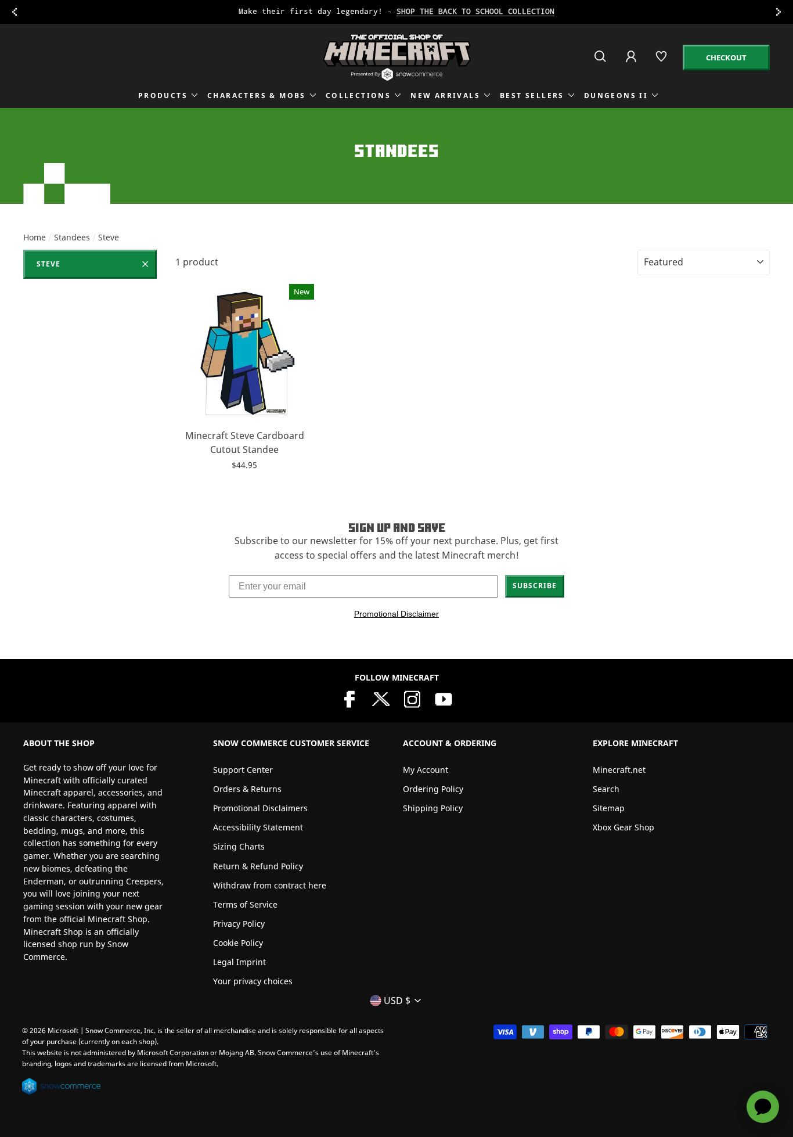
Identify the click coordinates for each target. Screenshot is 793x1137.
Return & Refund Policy (258, 866)
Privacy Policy (239, 923)
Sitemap (609, 808)
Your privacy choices (253, 981)
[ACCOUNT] (631, 64)
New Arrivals (445, 95)
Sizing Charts (239, 846)
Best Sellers (532, 95)
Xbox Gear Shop (623, 827)
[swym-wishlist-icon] (662, 61)
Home (34, 237)
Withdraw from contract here (269, 885)
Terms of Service (245, 904)
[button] (244, 408)
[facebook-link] (349, 698)
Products (163, 95)
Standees (72, 237)
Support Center (243, 769)
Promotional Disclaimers (260, 808)
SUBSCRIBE (535, 586)
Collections (358, 95)
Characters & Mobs (256, 95)
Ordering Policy (433, 788)
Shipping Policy (433, 808)
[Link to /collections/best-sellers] (396, 12)
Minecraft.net (619, 769)
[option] (396, 12)
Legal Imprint (239, 961)
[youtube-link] (443, 698)
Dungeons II (616, 95)
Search (606, 788)
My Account (425, 769)
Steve (48, 264)
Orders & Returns (247, 788)
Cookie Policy (238, 942)
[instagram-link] (412, 698)
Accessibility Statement (258, 827)
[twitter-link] (381, 698)
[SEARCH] (601, 61)
